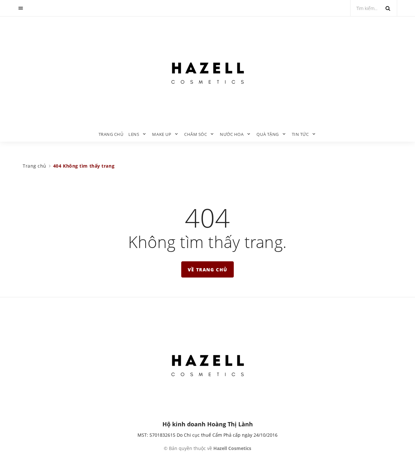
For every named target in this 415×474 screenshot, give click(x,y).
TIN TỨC (300, 134)
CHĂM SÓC (195, 134)
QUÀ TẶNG (267, 134)
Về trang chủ (208, 270)
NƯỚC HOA (231, 134)
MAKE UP (161, 134)
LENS (133, 134)
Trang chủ (111, 134)
